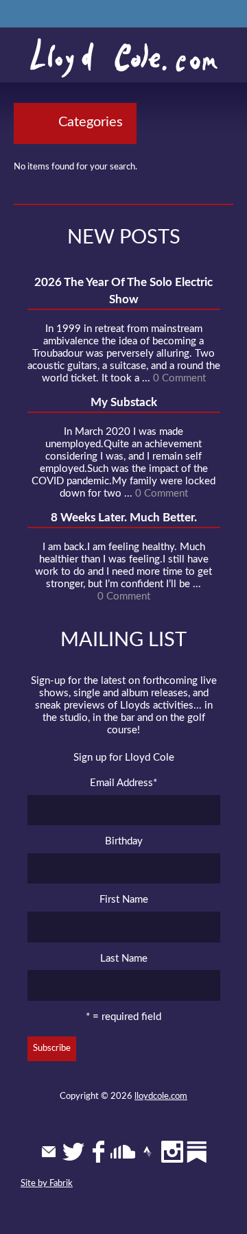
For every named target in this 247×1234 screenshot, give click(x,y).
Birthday (124, 841)
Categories (90, 122)
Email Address (123, 783)
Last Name (124, 958)
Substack (197, 1151)
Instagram (172, 1151)
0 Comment (179, 378)
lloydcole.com (160, 1096)
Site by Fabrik (47, 1183)
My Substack (124, 402)
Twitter (73, 1151)
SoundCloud (122, 1151)
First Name (123, 899)
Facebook (98, 1151)
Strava (147, 1151)
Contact (48, 1151)
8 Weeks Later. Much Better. (124, 517)
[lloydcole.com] (123, 58)
